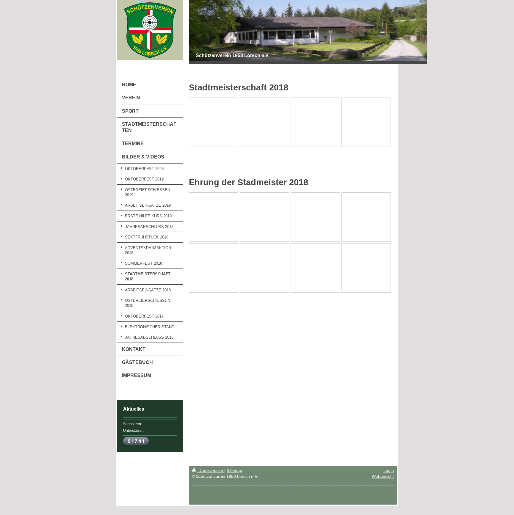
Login (388, 470)
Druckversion (210, 470)
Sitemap (234, 470)
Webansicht (383, 476)
